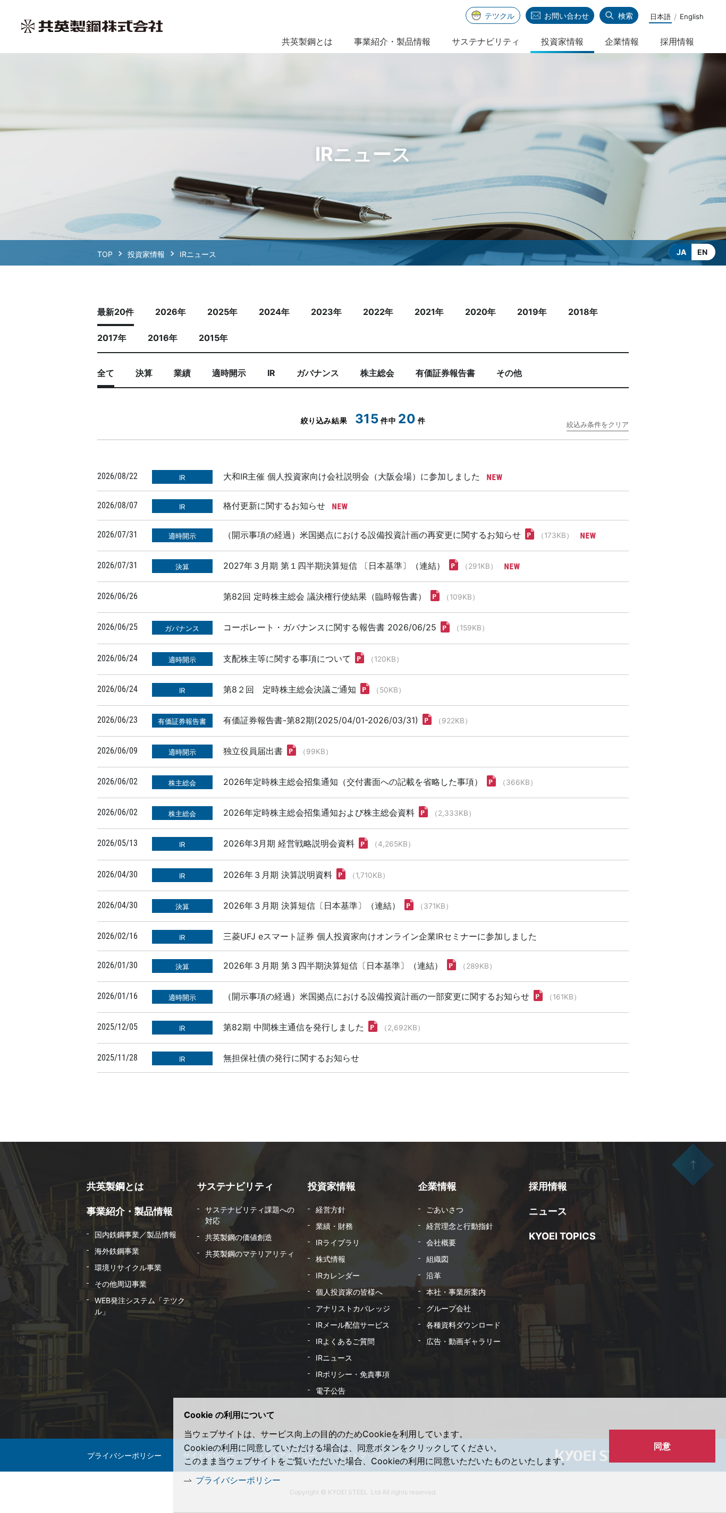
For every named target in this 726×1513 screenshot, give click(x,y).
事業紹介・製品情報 (392, 41)
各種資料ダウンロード (463, 1324)
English (692, 16)
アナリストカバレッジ (353, 1308)
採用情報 (677, 41)
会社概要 (441, 1242)
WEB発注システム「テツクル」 (140, 1306)
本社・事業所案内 (456, 1291)
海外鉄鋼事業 (117, 1250)
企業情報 (622, 41)
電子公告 (330, 1390)
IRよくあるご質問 (345, 1341)
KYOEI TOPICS (562, 1236)
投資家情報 (146, 254)
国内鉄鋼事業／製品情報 (135, 1234)
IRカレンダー (338, 1275)
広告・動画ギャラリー (463, 1341)
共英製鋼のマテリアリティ (249, 1253)
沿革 (433, 1275)
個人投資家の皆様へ (349, 1291)
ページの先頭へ (693, 1165)
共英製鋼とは (307, 41)
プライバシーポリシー (238, 1480)
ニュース (548, 1211)
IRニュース (334, 1357)
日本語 (660, 16)
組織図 (437, 1258)
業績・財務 (334, 1225)
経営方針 (330, 1209)
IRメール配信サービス (353, 1324)
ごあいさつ (444, 1209)
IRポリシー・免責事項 (353, 1374)
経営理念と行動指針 (459, 1225)
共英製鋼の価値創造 (238, 1237)
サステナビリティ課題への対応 (249, 1215)
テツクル (499, 15)
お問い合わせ (566, 15)
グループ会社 (448, 1308)
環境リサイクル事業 (128, 1267)
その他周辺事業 (121, 1283)
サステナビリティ (486, 41)
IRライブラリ (338, 1242)
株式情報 (330, 1258)
